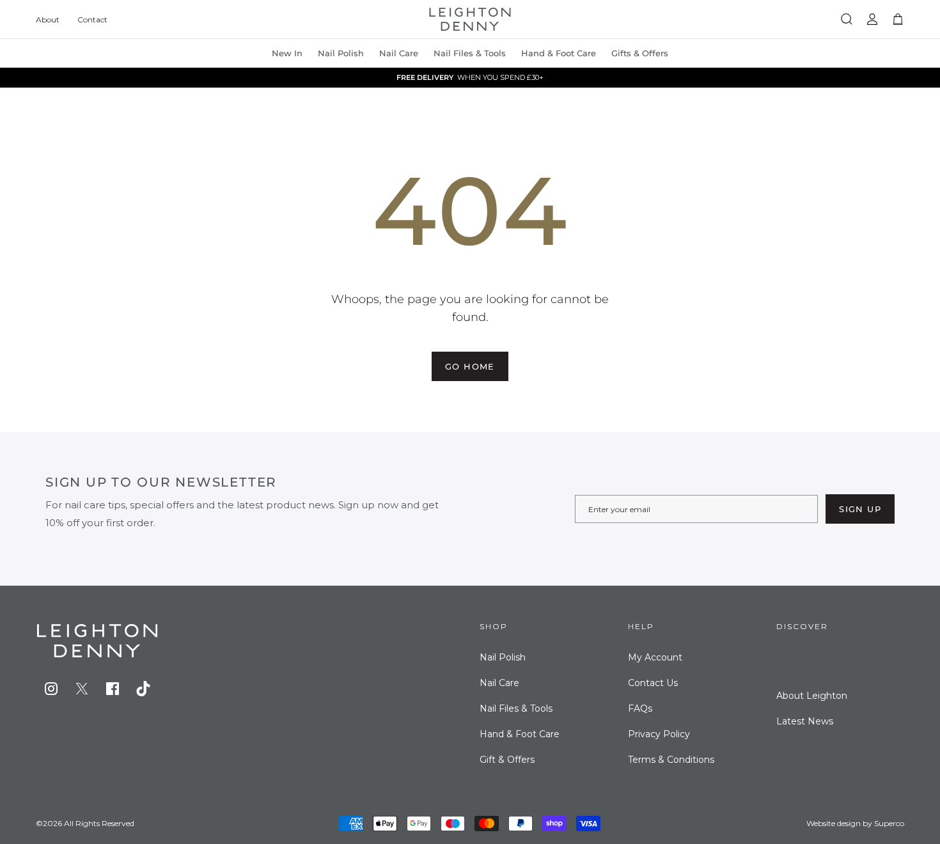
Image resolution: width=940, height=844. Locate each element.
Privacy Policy (659, 734)
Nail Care (398, 53)
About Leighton (811, 695)
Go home (470, 366)
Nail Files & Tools (470, 53)
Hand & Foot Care (520, 734)
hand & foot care (558, 53)
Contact (92, 19)
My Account (655, 657)
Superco (889, 823)
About (47, 19)
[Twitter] (82, 688)
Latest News (804, 721)
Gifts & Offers (639, 53)
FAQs (640, 708)
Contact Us (653, 683)
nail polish (341, 53)
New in (287, 53)
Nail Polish (503, 657)
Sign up (860, 509)
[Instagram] (51, 688)
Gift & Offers (507, 759)
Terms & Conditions (671, 759)
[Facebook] (112, 688)
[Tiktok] (143, 688)
